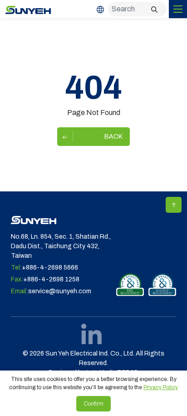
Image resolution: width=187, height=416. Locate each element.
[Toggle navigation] (178, 9)
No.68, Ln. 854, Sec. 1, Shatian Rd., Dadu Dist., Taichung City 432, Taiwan (61, 246)
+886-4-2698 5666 (50, 267)
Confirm (93, 404)
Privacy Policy (160, 387)
